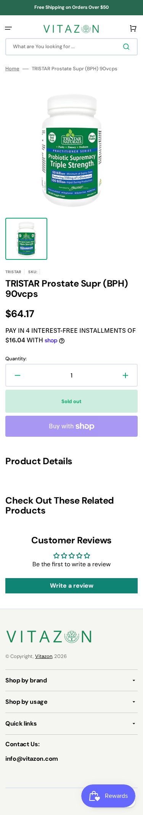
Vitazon (43, 656)
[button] (8, 28)
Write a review (71, 586)
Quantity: (16, 359)
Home (12, 69)
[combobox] (71, 46)
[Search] (128, 46)
